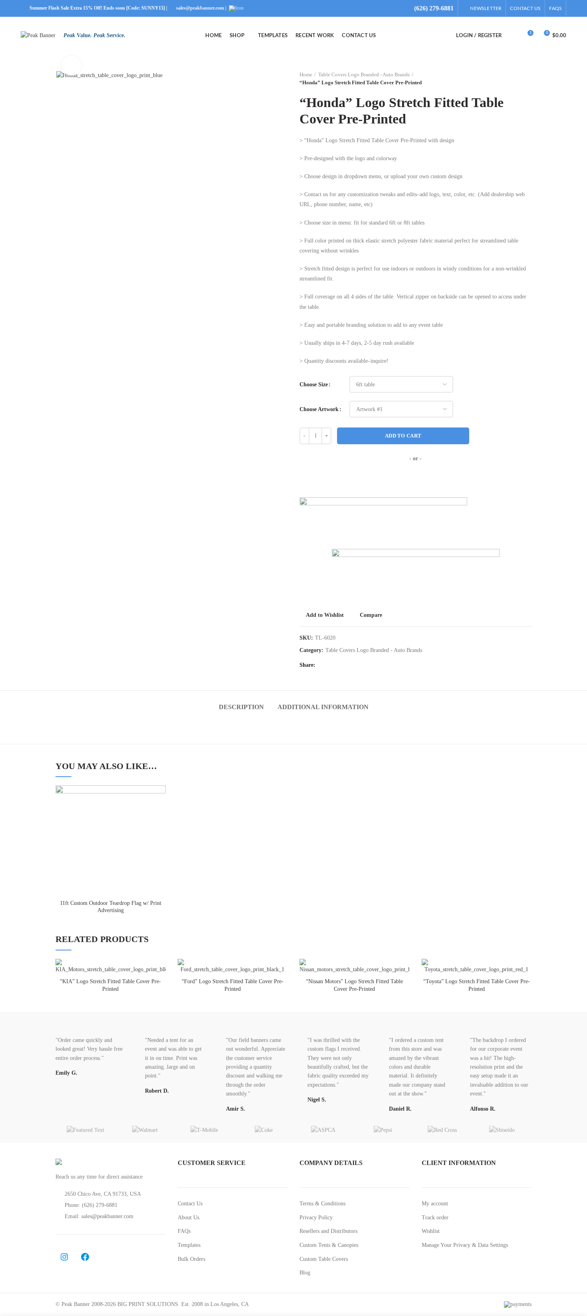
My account (435, 1204)
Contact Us (190, 1204)
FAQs (184, 1231)
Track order (435, 1218)
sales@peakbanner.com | (202, 8)
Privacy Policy (316, 1218)
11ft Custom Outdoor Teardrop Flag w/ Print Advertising (110, 906)
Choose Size (313, 385)
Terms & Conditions (322, 1204)
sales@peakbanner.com (107, 1216)
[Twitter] (334, 665)
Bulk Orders (191, 1259)
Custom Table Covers (323, 1259)
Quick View (160, 834)
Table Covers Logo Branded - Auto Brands (364, 75)
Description (241, 707)
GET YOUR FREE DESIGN (415, 480)
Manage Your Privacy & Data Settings (465, 1245)
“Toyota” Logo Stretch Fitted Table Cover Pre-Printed (476, 985)
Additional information (323, 707)
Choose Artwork (319, 409)
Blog (304, 1273)
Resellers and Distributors (328, 1231)
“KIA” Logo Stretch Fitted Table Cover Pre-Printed (110, 985)
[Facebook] (324, 665)
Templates (189, 1245)
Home (305, 75)
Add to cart (403, 436)
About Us (188, 1218)
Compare (371, 615)
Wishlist (431, 1231)
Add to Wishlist (325, 615)
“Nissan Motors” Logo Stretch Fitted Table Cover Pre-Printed (354, 985)
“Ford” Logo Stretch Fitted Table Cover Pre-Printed (233, 985)
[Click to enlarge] (71, 66)
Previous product (512, 79)
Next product (527, 79)
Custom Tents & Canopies (328, 1245)
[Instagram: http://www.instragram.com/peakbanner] (64, 1257)
